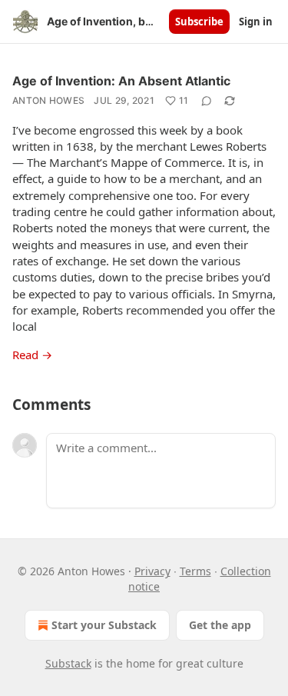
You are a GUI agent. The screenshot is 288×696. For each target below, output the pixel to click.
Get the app (220, 625)
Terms (195, 571)
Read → (32, 354)
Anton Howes (48, 100)
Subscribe (199, 21)
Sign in (256, 21)
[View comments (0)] (207, 101)
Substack (68, 663)
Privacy (152, 571)
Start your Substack (104, 625)
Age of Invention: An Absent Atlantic (121, 80)
